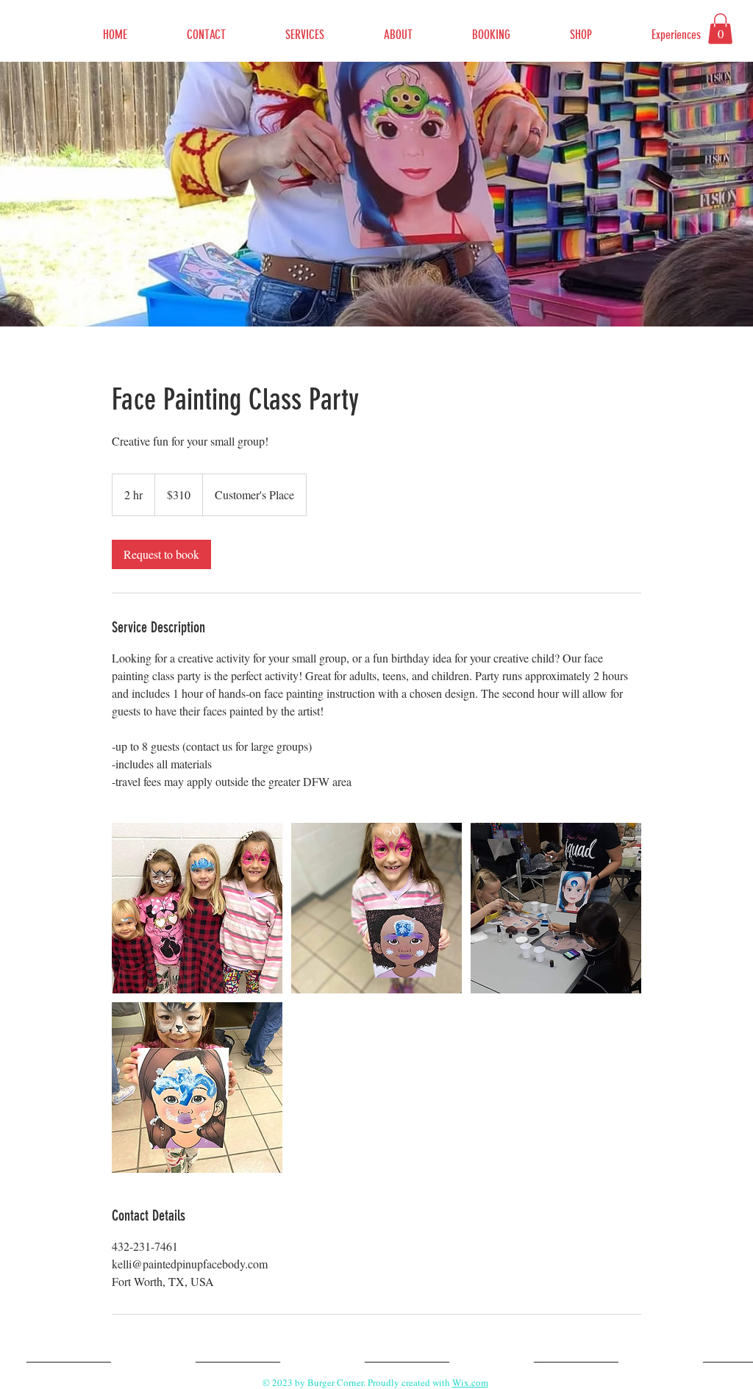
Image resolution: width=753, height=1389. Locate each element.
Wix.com (470, 1382)
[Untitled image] (197, 908)
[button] (720, 28)
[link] (161, 554)
